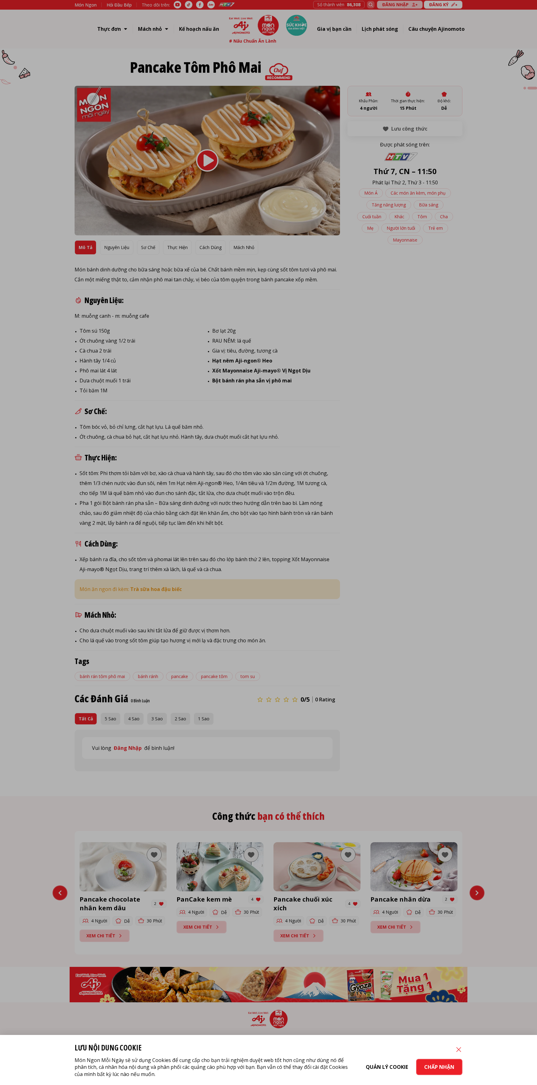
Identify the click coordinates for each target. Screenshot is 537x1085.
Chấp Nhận (439, 1067)
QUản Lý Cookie (387, 1067)
